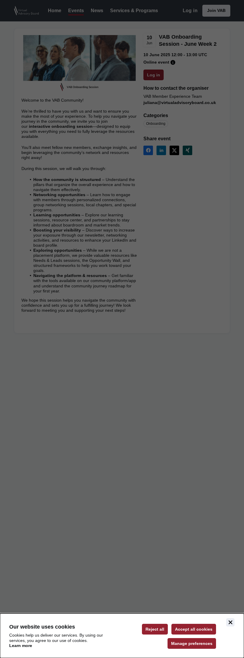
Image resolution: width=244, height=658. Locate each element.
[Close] (230, 622)
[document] (122, 635)
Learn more (20, 645)
